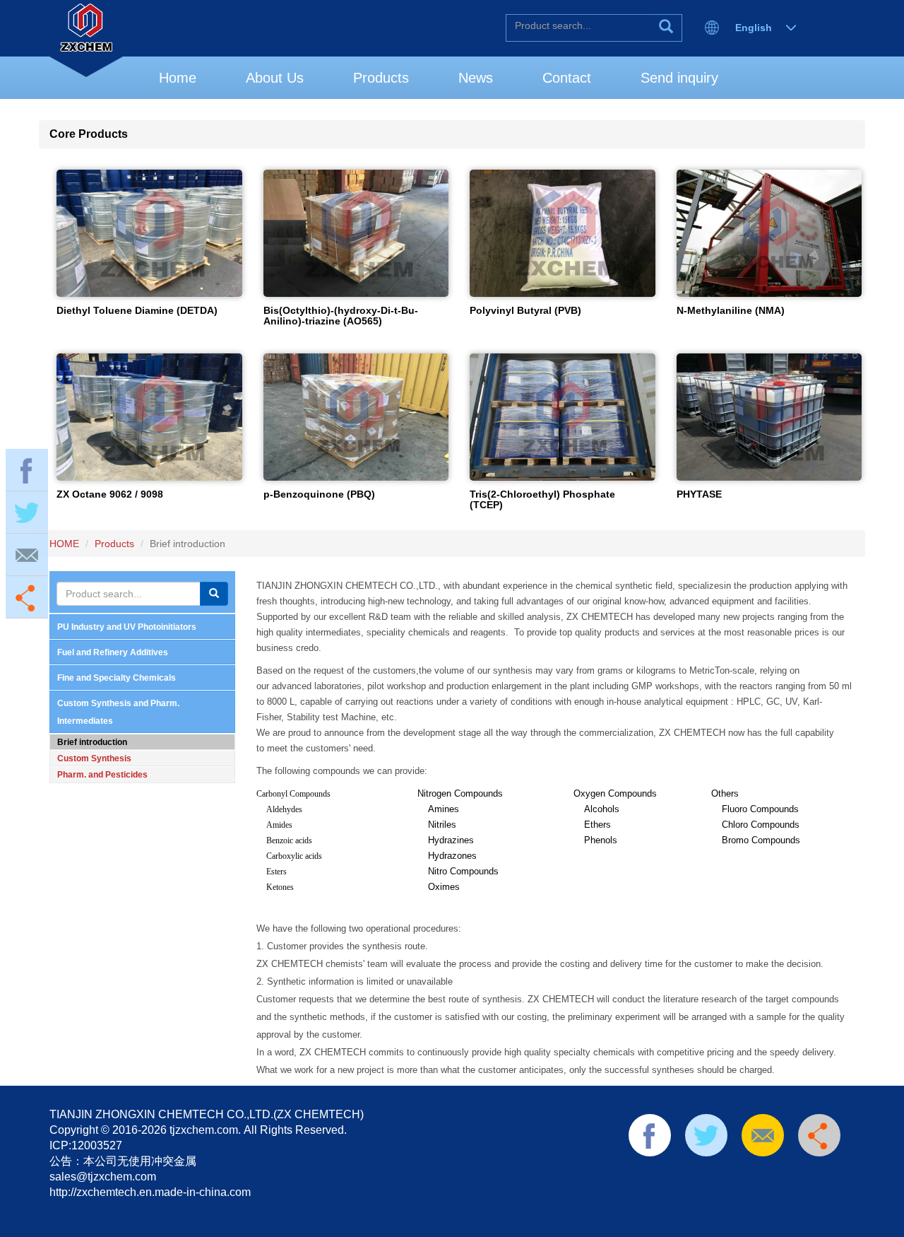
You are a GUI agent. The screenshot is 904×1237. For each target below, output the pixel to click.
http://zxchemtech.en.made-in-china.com (150, 1192)
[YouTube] (751, 1174)
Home (177, 78)
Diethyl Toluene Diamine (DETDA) (137, 310)
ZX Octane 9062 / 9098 (109, 494)
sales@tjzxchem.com (102, 1177)
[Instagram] (795, 1174)
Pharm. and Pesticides (102, 775)
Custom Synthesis (94, 758)
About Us (275, 78)
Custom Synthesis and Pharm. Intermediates (118, 712)
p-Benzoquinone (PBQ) (319, 494)
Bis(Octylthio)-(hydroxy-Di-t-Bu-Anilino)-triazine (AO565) (340, 316)
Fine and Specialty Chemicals (116, 678)
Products (381, 78)
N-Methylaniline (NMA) (731, 310)
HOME (64, 543)
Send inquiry (679, 78)
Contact (566, 78)
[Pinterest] (728, 1174)
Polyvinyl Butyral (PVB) (525, 310)
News (475, 78)
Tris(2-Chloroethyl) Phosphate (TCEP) (542, 499)
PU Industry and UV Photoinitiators (126, 627)
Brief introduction (92, 742)
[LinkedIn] (705, 1174)
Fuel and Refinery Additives (112, 652)
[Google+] (773, 1174)
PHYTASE (699, 494)
